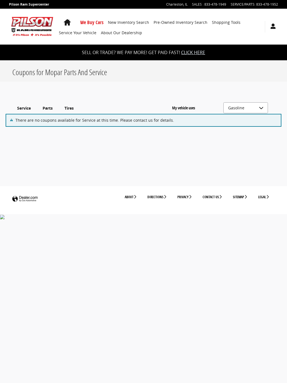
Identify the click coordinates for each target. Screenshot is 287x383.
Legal (262, 197)
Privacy (183, 197)
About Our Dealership (121, 32)
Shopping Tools (226, 22)
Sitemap (238, 197)
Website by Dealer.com (25, 199)
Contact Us (211, 197)
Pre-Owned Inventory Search (180, 22)
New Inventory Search (128, 22)
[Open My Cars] (271, 27)
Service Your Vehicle (77, 32)
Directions (155, 197)
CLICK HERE (193, 52)
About (129, 197)
